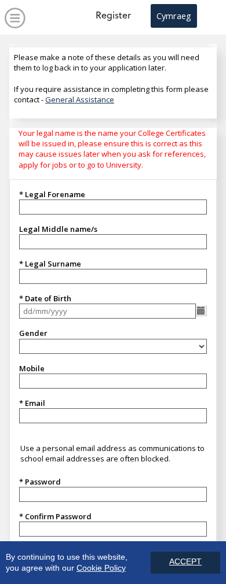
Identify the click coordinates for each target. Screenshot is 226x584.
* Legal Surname (50, 263)
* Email (32, 403)
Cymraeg (173, 15)
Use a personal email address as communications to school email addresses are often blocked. (112, 453)
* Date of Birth (45, 298)
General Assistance (79, 99)
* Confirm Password (55, 516)
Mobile (32, 368)
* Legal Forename (52, 194)
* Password (40, 481)
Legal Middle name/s (58, 229)
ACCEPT (185, 561)
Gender (33, 333)
